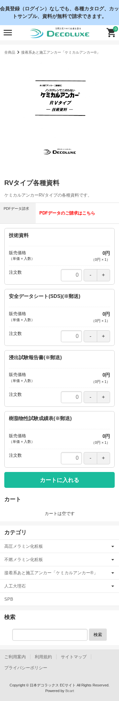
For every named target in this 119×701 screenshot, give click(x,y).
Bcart (69, 691)
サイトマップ (74, 656)
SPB (8, 599)
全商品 (9, 52)
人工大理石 (15, 586)
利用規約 (43, 656)
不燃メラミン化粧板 (23, 559)
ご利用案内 (15, 656)
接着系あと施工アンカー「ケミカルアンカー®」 (60, 52)
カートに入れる (59, 480)
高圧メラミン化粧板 (23, 546)
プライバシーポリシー (25, 667)
